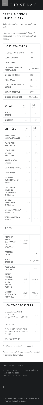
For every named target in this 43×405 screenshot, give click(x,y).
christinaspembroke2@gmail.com (15, 376)
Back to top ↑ (22, 401)
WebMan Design (11, 401)
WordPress (30, 398)
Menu (5, 3)
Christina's (12, 398)
